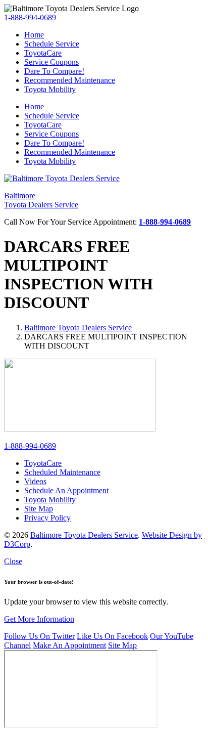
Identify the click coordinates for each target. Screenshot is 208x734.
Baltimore (41, 200)
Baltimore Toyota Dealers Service (78, 327)
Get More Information (39, 619)
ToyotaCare (43, 53)
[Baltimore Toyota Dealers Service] (62, 178)
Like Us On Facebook (112, 636)
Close (13, 561)
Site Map (122, 645)
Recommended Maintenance (69, 80)
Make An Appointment (69, 645)
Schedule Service (51, 43)
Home (34, 34)
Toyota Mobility (50, 89)
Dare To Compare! (54, 71)
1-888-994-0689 (30, 17)
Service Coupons (51, 62)
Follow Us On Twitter (39, 636)
